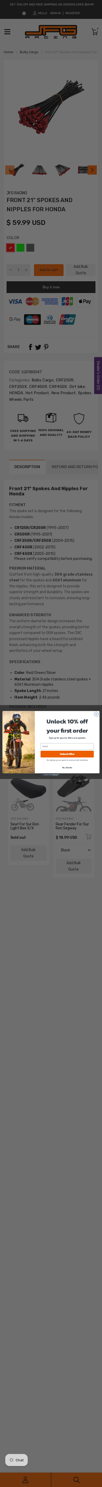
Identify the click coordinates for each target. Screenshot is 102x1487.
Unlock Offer (67, 754)
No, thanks (67, 767)
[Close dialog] (96, 714)
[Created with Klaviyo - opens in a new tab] (51, 774)
